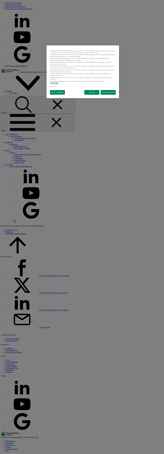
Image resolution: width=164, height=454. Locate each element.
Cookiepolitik (54, 83)
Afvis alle (92, 92)
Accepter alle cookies (108, 92)
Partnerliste (53, 86)
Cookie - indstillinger (57, 92)
